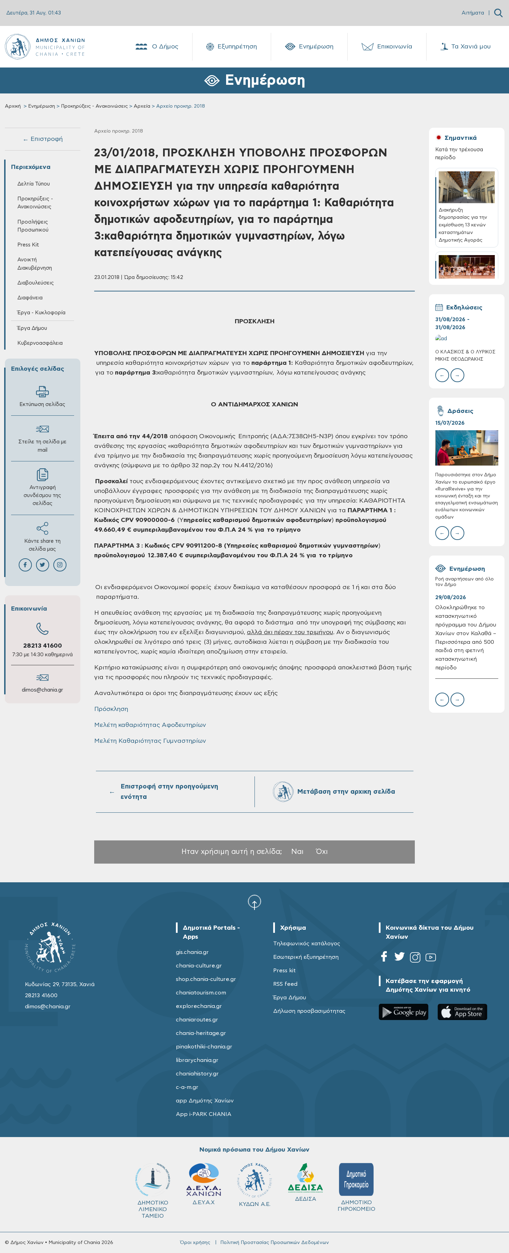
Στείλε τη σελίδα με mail (42, 445)
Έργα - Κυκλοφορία (41, 312)
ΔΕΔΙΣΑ (305, 1199)
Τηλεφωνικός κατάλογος (306, 943)
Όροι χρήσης (195, 1242)
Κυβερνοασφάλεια (40, 343)
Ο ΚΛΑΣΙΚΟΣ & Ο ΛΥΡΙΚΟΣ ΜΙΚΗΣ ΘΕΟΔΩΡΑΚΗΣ (465, 355)
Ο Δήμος (165, 47)
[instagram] (415, 958)
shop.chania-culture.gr (206, 979)
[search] (498, 13)
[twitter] (399, 958)
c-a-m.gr (187, 1087)
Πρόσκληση (111, 709)
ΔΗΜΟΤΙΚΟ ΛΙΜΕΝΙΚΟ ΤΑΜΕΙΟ (152, 1209)
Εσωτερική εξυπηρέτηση (306, 957)
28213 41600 (42, 646)
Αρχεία (142, 106)
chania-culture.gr (199, 965)
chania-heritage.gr (201, 1033)
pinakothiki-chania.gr (204, 1046)
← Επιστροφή (43, 139)
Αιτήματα (473, 13)
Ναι (297, 851)
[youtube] (431, 958)
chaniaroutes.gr (197, 1019)
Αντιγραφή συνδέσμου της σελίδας (42, 495)
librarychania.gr (197, 1060)
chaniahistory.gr (197, 1073)
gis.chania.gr (192, 952)
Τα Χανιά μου (471, 47)
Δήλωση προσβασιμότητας (309, 1011)
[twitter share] (42, 564)
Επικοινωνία (394, 47)
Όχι (322, 851)
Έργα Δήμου (289, 997)
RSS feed (285, 984)
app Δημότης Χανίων (205, 1100)
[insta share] (59, 564)
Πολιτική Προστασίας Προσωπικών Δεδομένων (274, 1242)
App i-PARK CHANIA (203, 1114)
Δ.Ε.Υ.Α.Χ (204, 1202)
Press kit (284, 970)
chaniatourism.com (201, 992)
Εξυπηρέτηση (237, 47)
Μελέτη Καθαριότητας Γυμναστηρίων (150, 741)
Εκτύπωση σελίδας (42, 404)
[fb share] (25, 564)
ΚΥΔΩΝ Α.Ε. (254, 1204)
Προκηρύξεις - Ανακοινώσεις (94, 106)
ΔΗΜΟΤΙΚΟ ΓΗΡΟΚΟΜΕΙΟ (356, 1206)
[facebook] (384, 958)
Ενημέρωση (316, 47)
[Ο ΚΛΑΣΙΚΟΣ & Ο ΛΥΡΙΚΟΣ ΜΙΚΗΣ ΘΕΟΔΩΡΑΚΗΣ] (466, 339)
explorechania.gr (199, 1006)
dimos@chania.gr (42, 690)
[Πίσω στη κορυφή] (254, 902)
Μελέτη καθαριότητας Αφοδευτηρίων (150, 725)
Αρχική (13, 106)
